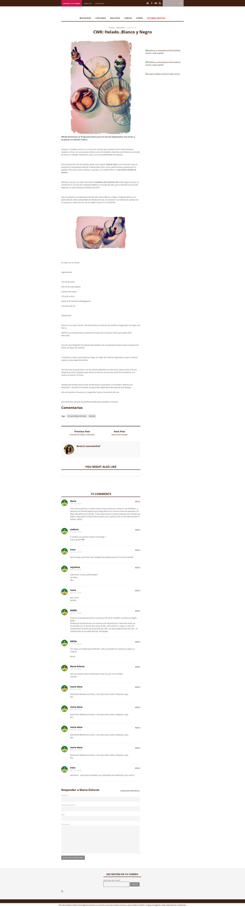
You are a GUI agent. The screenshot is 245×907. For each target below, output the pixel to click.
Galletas (115, 18)
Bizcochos (85, 18)
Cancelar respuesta (130, 791)
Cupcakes (100, 18)
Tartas (128, 18)
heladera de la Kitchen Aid (107, 182)
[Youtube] (156, 3)
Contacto (99, 3)
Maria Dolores (89, 790)
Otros (139, 18)
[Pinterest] (148, 3)
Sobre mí (87, 3)
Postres (121, 28)
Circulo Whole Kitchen (77, 416)
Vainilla (92, 416)
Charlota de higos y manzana (82, 434)
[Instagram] (145, 3)
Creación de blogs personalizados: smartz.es (103, 904)
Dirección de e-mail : (112, 880)
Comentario (65, 824)
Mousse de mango (119, 434)
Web (62, 815)
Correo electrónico (68, 805)
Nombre (64, 795)
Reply (137, 501)
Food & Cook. (111, 164)
